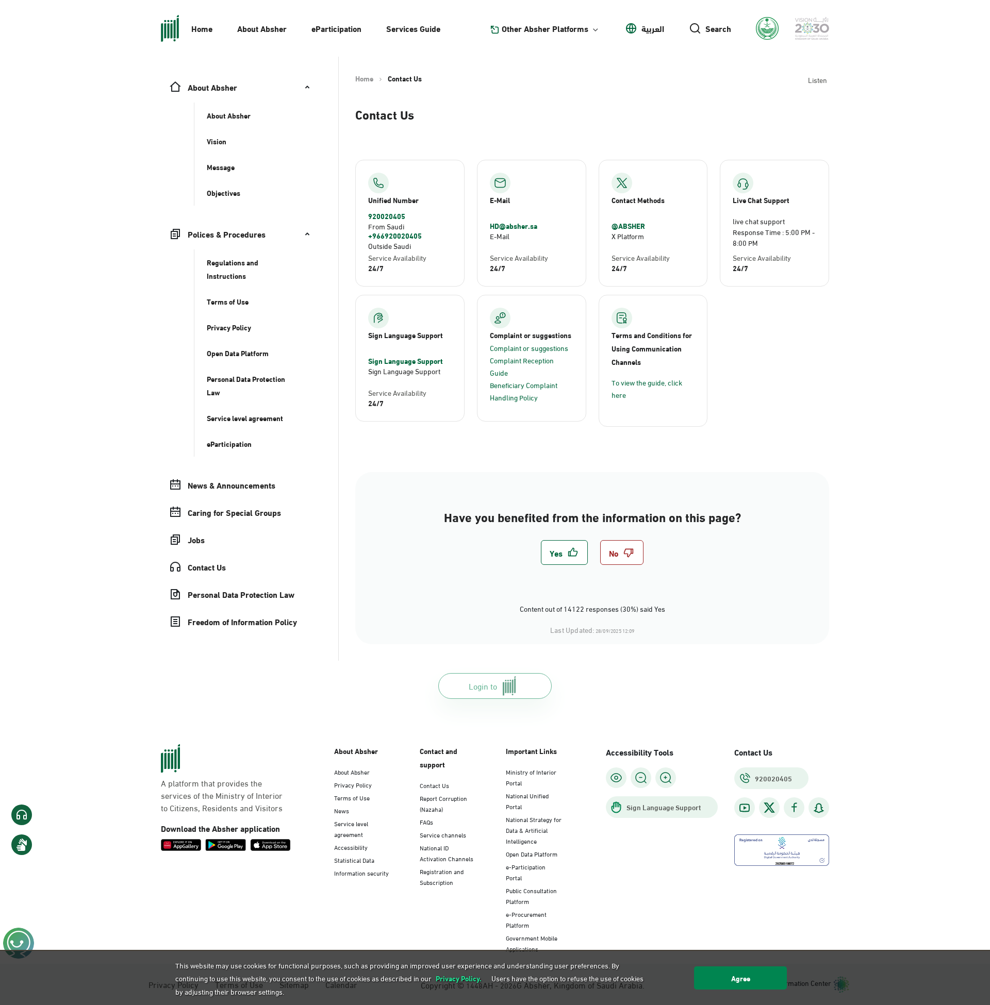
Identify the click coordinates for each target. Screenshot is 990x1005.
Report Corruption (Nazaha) (443, 803)
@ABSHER (628, 225)
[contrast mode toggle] (616, 778)
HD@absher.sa (513, 225)
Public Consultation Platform (531, 895)
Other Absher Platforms (545, 28)
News (341, 810)
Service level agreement (351, 828)
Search (718, 28)
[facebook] (794, 807)
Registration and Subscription (442, 876)
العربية (652, 28)
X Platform (628, 235)
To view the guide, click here (647, 388)
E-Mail (499, 235)
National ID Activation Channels (446, 853)
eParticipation (336, 28)
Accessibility (351, 846)
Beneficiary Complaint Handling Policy (523, 391)
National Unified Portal (527, 801)
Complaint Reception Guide (522, 366)
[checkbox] (564, 552)
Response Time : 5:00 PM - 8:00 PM (774, 237)
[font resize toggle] (641, 778)
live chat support (759, 220)
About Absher (262, 28)
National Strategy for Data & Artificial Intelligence (534, 829)
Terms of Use (352, 797)
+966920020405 (395, 235)
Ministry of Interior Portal (531, 777)
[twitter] (769, 807)
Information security (361, 872)
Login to (483, 685)
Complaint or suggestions (529, 347)
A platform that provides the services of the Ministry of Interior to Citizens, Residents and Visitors (222, 795)
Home (201, 28)
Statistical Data (354, 859)
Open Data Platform (531, 853)
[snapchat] (819, 807)
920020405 (386, 216)
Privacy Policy (353, 784)
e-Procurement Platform (526, 919)
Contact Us (434, 785)
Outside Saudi (389, 245)
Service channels (443, 834)
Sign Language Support (405, 360)
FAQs (426, 821)
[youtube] (744, 807)
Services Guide (413, 28)
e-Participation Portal (526, 872)
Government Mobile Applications (531, 943)
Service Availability (397, 257)
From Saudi (386, 226)
